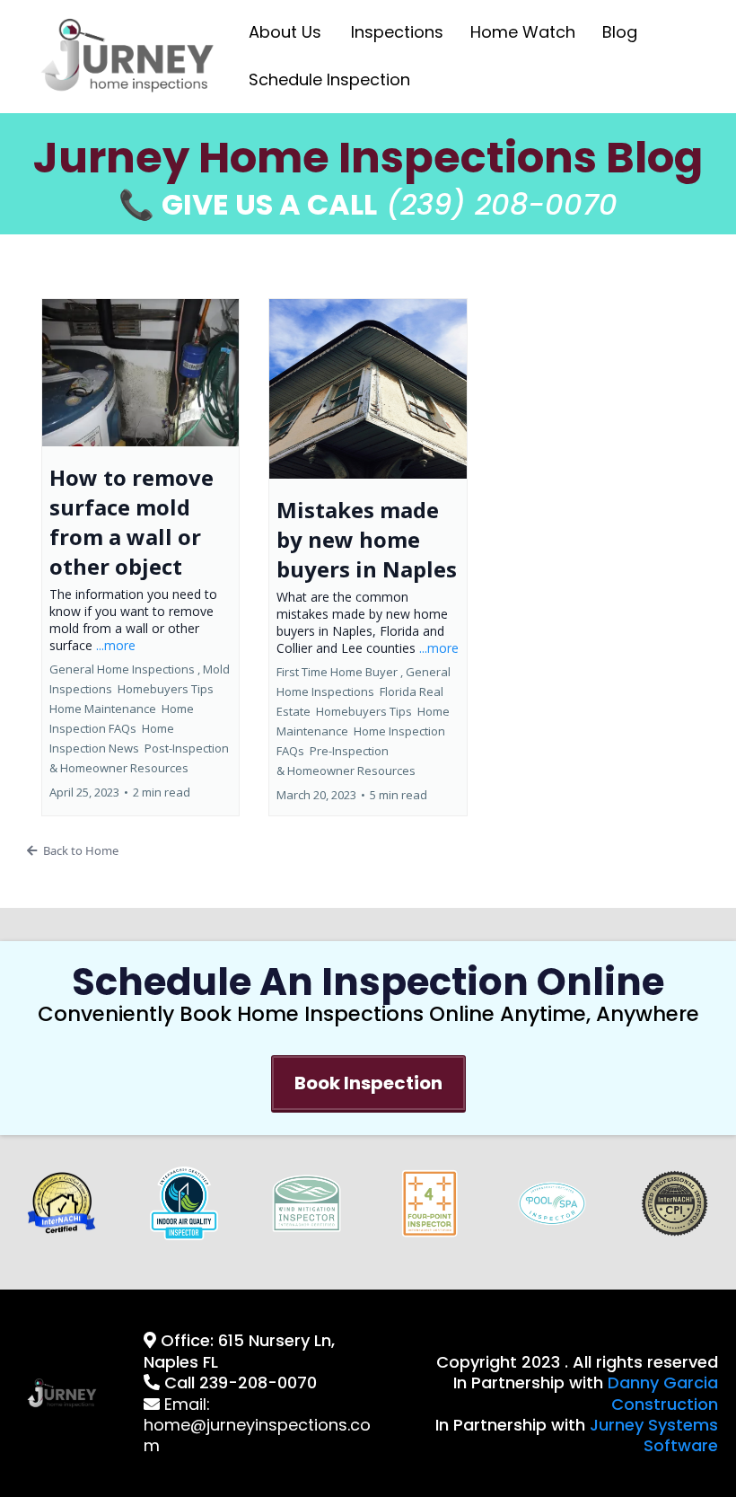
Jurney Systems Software (654, 1435)
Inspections (397, 32)
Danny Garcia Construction (663, 1392)
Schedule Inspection (329, 79)
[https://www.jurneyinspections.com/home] (129, 55)
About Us (285, 32)
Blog (619, 32)
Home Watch (522, 32)
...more (116, 645)
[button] (140, 557)
